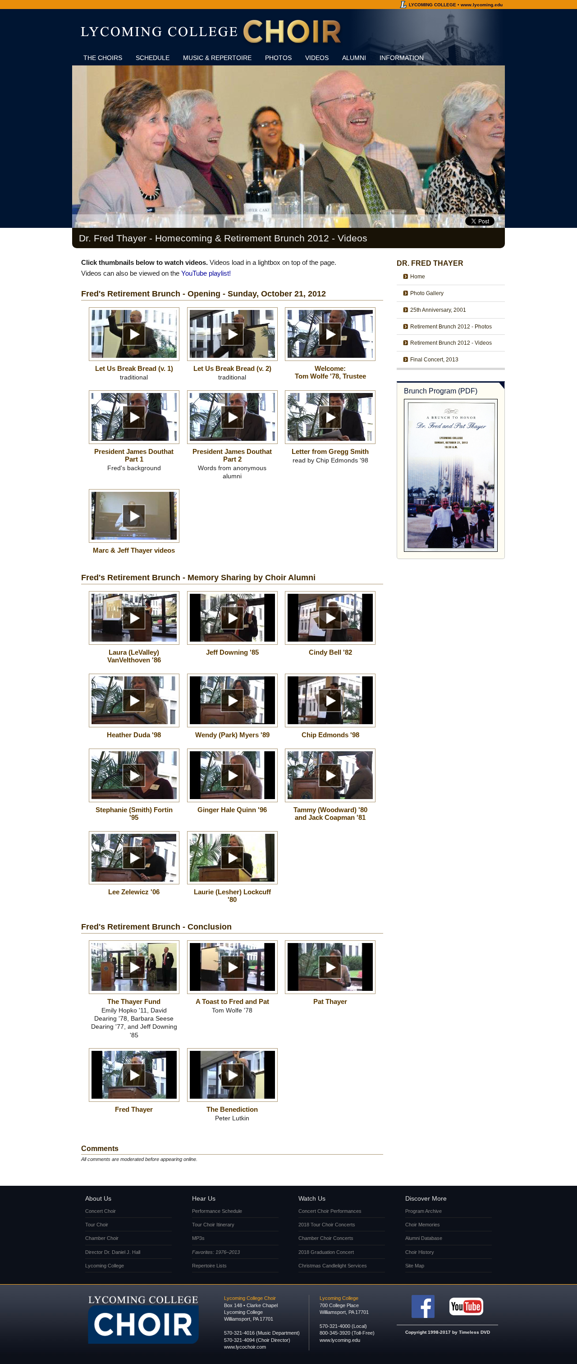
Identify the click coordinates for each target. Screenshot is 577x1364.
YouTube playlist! (206, 273)
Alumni (354, 57)
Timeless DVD (474, 1332)
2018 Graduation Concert (326, 1252)
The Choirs (102, 57)
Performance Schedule (217, 1211)
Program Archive (423, 1211)
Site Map (414, 1265)
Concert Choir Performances (330, 1211)
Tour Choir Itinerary (213, 1224)
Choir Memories (422, 1224)
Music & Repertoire (217, 57)
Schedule (152, 57)
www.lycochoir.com (245, 1347)
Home (417, 276)
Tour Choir (96, 1224)
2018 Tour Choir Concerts (326, 1224)
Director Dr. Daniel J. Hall (112, 1252)
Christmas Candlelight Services (332, 1265)
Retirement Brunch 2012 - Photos (451, 327)
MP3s (198, 1238)
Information (402, 57)
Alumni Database (423, 1238)
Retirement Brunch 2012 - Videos (451, 343)
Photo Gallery (427, 293)
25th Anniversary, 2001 (438, 310)
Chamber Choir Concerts (325, 1238)
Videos (317, 57)
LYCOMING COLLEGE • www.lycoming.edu (456, 4)
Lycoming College (104, 1265)
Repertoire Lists (209, 1265)
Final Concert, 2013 (434, 359)
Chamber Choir (102, 1238)
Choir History (419, 1252)
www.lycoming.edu (340, 1340)
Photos (278, 57)
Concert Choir (100, 1211)
